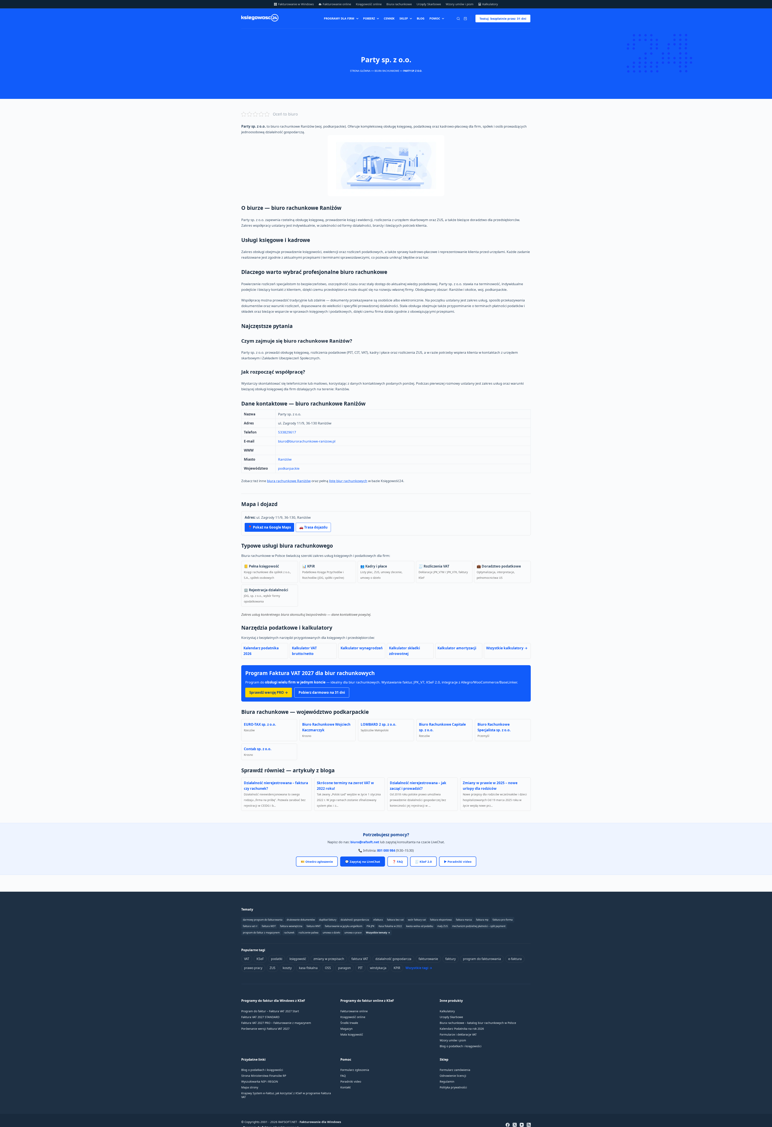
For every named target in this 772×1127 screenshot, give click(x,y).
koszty (287, 968)
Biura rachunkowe (399, 4)
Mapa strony (249, 1087)
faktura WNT (314, 926)
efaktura (378, 919)
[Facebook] (508, 1125)
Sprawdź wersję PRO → (268, 692)
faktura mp (482, 919)
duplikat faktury (327, 919)
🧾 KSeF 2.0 (423, 862)
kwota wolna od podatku (419, 926)
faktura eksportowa (441, 919)
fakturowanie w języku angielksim (343, 926)
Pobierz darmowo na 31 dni (322, 692)
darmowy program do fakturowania (262, 919)
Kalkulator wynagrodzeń (362, 648)
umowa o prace (353, 932)
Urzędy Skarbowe (429, 4)
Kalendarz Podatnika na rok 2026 (462, 1029)
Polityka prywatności (453, 1087)
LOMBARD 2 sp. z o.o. (378, 724)
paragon (344, 968)
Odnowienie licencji (453, 1076)
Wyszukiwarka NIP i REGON (259, 1081)
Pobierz (369, 18)
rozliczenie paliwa (308, 932)
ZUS (272, 968)
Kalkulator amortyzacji (456, 648)
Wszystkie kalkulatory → (507, 648)
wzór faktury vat (417, 919)
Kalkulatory (490, 4)
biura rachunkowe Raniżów (289, 480)
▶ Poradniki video (457, 862)
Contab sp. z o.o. (257, 749)
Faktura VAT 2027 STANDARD (260, 1017)
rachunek (289, 932)
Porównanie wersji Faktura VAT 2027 (265, 1029)
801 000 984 (386, 850)
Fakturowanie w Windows (296, 4)
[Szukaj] (458, 18)
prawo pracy (253, 968)
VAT (246, 959)
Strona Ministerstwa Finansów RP (263, 1076)
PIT (360, 968)
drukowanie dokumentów (301, 919)
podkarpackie (289, 468)
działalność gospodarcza (393, 959)
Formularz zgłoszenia (354, 1070)
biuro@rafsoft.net (364, 842)
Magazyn (346, 1029)
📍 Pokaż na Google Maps (269, 527)
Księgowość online (369, 4)
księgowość (298, 959)
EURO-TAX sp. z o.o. (260, 724)
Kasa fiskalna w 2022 (390, 926)
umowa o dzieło (331, 932)
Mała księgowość (351, 1034)
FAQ (343, 1076)
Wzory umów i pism (459, 4)
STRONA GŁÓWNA (360, 71)
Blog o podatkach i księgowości (460, 1046)
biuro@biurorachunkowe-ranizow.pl (306, 441)
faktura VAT (359, 959)
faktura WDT (269, 926)
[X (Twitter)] (515, 1125)
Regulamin (447, 1081)
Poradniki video (350, 1081)
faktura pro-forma (503, 919)
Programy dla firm (339, 18)
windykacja (378, 968)
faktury (450, 959)
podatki (276, 959)
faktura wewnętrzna (291, 926)
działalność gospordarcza (355, 919)
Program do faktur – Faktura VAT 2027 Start (270, 1011)
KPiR (397, 968)
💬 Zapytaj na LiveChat (362, 862)
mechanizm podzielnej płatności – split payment (478, 926)
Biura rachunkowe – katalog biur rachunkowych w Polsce (478, 1023)
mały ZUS (442, 926)
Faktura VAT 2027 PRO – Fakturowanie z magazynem (276, 1023)
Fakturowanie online (337, 4)
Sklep (403, 18)
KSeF (260, 959)
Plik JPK (370, 926)
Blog (420, 18)
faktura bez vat (395, 919)
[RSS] (529, 1125)
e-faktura (515, 959)
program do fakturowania (482, 959)
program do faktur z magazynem (261, 932)
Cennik (389, 18)
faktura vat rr (250, 926)
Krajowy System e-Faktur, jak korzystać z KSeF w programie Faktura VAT (286, 1095)
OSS (328, 968)
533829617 (287, 432)
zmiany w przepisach (328, 959)
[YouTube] (522, 1125)
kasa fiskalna (308, 968)
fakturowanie (428, 959)
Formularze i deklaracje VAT (458, 1034)
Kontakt (345, 1087)
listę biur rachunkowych (348, 480)
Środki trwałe (349, 1023)
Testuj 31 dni (502, 18)
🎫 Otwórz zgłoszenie (317, 862)
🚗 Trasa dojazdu (313, 527)
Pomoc (434, 18)
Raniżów (285, 459)
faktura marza (464, 919)
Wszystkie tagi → (419, 968)
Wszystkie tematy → (378, 932)
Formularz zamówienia (455, 1070)
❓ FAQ (397, 862)
